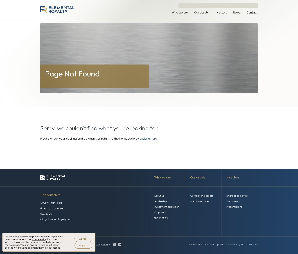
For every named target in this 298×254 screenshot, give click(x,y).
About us (159, 195)
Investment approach (166, 206)
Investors (221, 12)
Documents (233, 201)
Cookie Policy (39, 239)
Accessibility (103, 244)
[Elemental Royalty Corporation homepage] (57, 9)
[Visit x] (114, 244)
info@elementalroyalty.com (56, 219)
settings (55, 247)
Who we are (180, 12)
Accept (83, 238)
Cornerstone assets (201, 195)
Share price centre (237, 195)
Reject (82, 245)
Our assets (201, 12)
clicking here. (148, 138)
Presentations (234, 206)
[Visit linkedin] (119, 244)
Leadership (160, 201)
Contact (252, 12)
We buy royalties (199, 201)
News (236, 12)
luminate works (249, 244)
